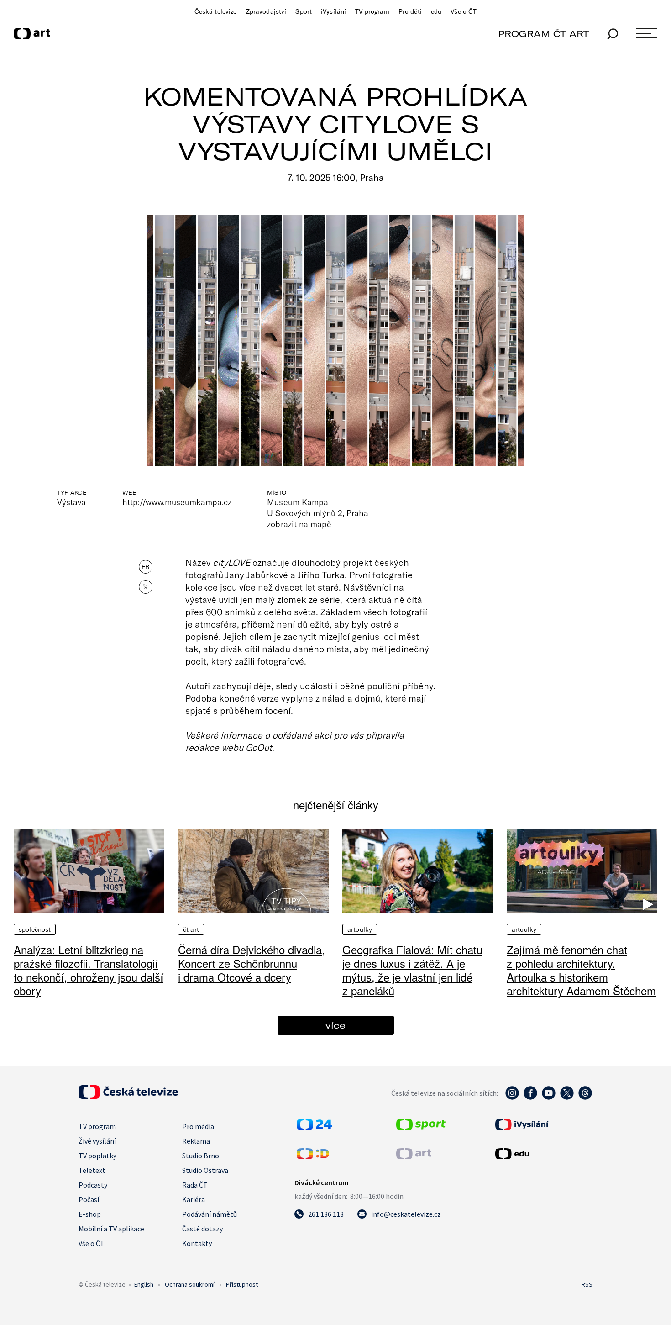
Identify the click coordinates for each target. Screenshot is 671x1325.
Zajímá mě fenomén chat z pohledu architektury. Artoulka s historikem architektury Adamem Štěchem (581, 969)
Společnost (35, 929)
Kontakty (197, 1243)
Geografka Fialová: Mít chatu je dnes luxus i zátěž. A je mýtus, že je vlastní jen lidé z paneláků (412, 969)
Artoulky (359, 929)
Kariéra (193, 1199)
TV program (372, 11)
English (143, 1284)
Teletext (92, 1170)
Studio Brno (200, 1155)
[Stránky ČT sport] (421, 1127)
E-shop (90, 1214)
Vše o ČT (464, 11)
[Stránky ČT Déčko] (313, 1156)
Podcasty (93, 1184)
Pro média (198, 1126)
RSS (587, 1284)
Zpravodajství (266, 11)
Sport (303, 11)
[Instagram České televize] (512, 1097)
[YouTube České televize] (548, 1097)
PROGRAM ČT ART (543, 33)
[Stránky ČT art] (413, 1156)
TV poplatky (97, 1155)
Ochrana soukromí (190, 1284)
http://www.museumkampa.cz (176, 502)
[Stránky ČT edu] (542, 1153)
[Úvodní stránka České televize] (128, 1096)
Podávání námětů (209, 1214)
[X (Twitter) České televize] (567, 1097)
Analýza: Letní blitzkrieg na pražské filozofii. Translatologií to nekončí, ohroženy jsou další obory (88, 969)
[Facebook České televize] (530, 1097)
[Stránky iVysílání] (542, 1124)
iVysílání (333, 11)
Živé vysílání (97, 1141)
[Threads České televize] (585, 1097)
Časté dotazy (202, 1228)
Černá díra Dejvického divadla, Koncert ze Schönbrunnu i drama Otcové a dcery (251, 963)
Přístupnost (242, 1284)
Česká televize (215, 11)
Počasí (89, 1199)
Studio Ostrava (205, 1170)
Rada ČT (195, 1184)
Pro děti (410, 11)
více (335, 1025)
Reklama (196, 1141)
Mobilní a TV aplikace (111, 1228)
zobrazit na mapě (299, 524)
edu (436, 11)
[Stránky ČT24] (314, 1127)
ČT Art (191, 929)
